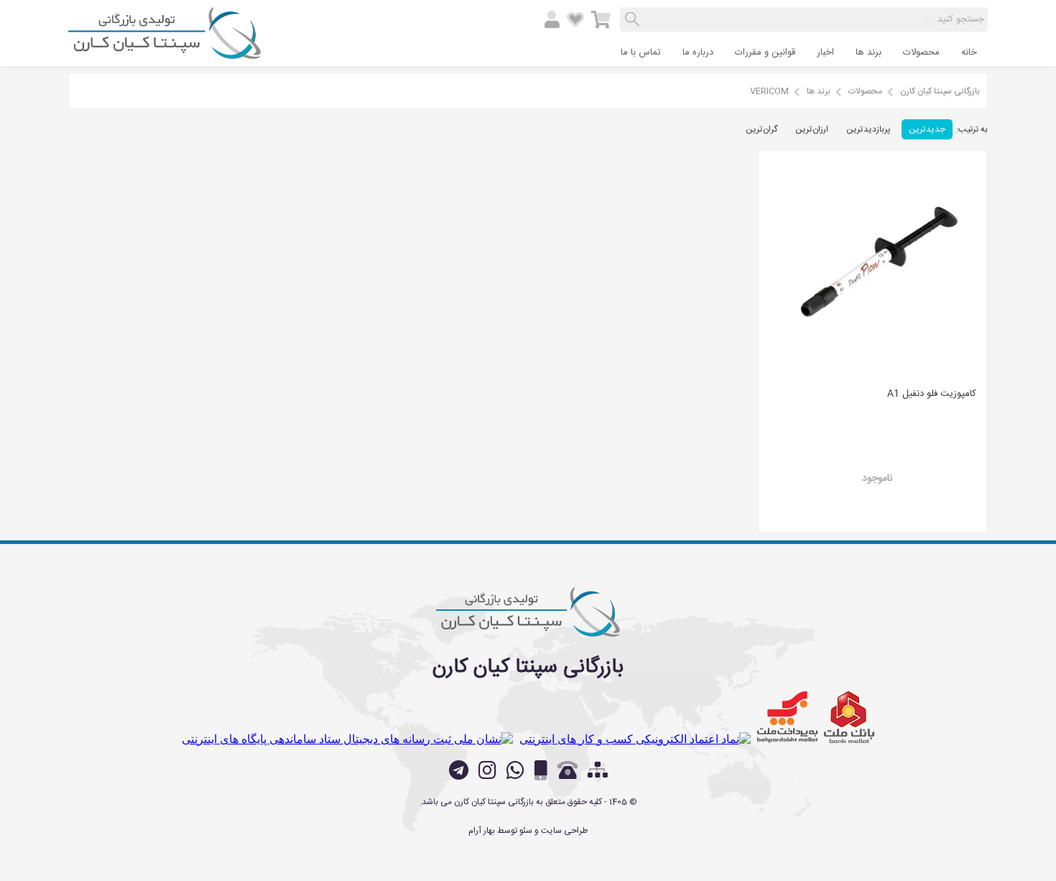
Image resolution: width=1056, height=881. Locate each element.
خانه (969, 52)
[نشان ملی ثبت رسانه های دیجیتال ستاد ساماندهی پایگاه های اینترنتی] (347, 739)
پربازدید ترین (868, 129)
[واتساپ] (515, 770)
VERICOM (769, 91)
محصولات (921, 52)
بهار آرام (481, 831)
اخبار (825, 52)
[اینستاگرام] (487, 770)
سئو (525, 831)
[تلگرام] (458, 770)
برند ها (868, 52)
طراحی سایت (564, 831)
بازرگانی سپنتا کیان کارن (940, 91)
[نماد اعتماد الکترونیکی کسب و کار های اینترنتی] (635, 739)
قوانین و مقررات (765, 52)
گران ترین (761, 129)
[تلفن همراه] (540, 770)
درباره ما (697, 52)
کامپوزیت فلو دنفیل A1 (931, 394)
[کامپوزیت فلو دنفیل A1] (872, 264)
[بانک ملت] (849, 717)
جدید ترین (927, 129)
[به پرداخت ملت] (787, 717)
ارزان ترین (811, 129)
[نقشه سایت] (598, 772)
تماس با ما (641, 52)
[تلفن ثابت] (567, 770)
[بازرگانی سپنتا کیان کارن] (164, 53)
